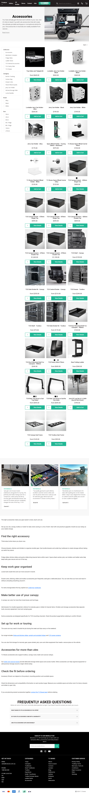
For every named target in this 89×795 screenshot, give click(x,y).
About (50, 761)
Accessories (28, 780)
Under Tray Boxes (30, 774)
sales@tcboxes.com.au (8, 764)
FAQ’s (73, 772)
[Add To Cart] (56, 80)
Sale (35, 3)
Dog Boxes (28, 772)
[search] (65, 4)
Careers (50, 768)
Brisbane (51, 776)
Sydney (50, 774)
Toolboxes (28, 766)
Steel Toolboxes (30, 768)
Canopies (28, 764)
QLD (3, 780)
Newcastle (51, 780)
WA (2, 782)
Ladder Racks (29, 778)
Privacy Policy (76, 761)
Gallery (11, 3)
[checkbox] (12, 52)
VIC (2, 775)
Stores (23, 3)
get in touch (74, 705)
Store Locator (52, 764)
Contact (29, 3)
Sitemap (74, 774)
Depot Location (76, 770)
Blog (49, 770)
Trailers (27, 770)
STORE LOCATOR (7, 773)
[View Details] (35, 80)
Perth (50, 778)
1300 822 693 (5, 770)
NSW (3, 777)
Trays (26, 761)
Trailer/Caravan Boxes (31, 776)
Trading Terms (76, 764)
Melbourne (51, 772)
